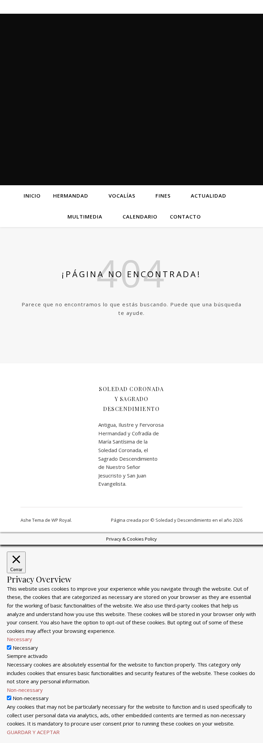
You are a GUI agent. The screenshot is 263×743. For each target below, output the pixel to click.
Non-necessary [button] (25, 689)
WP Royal (61, 520)
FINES (163, 195)
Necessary (25, 647)
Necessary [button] (19, 639)
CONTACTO (185, 216)
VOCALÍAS (122, 195)
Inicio (32, 195)
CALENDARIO (140, 216)
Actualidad (208, 195)
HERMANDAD (70, 195)
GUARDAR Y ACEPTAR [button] (33, 732)
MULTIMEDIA (84, 216)
